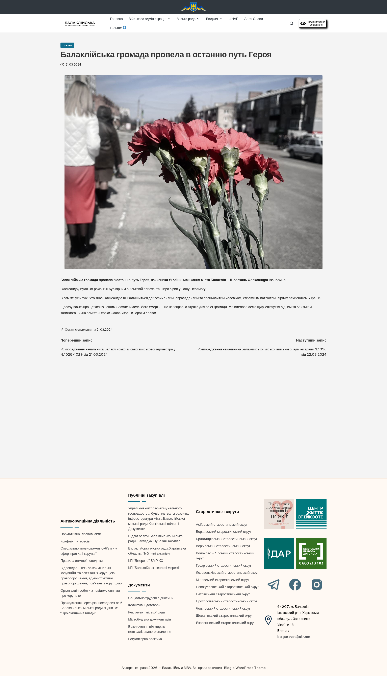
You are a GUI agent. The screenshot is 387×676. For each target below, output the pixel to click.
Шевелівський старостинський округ (224, 615)
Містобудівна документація (149, 619)
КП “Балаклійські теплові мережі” (154, 567)
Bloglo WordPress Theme (245, 668)
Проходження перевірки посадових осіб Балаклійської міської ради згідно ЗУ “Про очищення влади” (91, 608)
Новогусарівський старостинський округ (227, 587)
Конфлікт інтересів (75, 541)
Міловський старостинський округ (222, 580)
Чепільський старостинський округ (223, 608)
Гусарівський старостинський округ (223, 565)
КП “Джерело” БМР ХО (145, 560)
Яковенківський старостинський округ (225, 623)
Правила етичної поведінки (81, 560)
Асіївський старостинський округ (222, 524)
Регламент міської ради (146, 612)
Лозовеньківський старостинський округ (227, 572)
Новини (67, 45)
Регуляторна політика (145, 639)
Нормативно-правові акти (80, 534)
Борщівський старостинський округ (223, 531)
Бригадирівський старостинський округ (226, 539)
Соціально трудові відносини (151, 598)
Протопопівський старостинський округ (226, 601)
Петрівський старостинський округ (223, 594)
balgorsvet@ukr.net (293, 636)
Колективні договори (144, 605)
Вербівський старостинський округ (223, 546)
